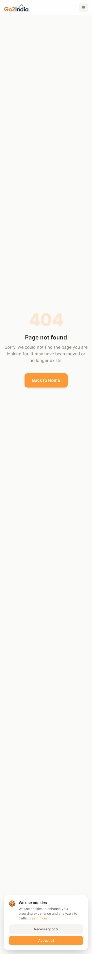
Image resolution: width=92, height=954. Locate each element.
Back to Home (46, 380)
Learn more (38, 918)
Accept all (46, 940)
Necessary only (46, 929)
